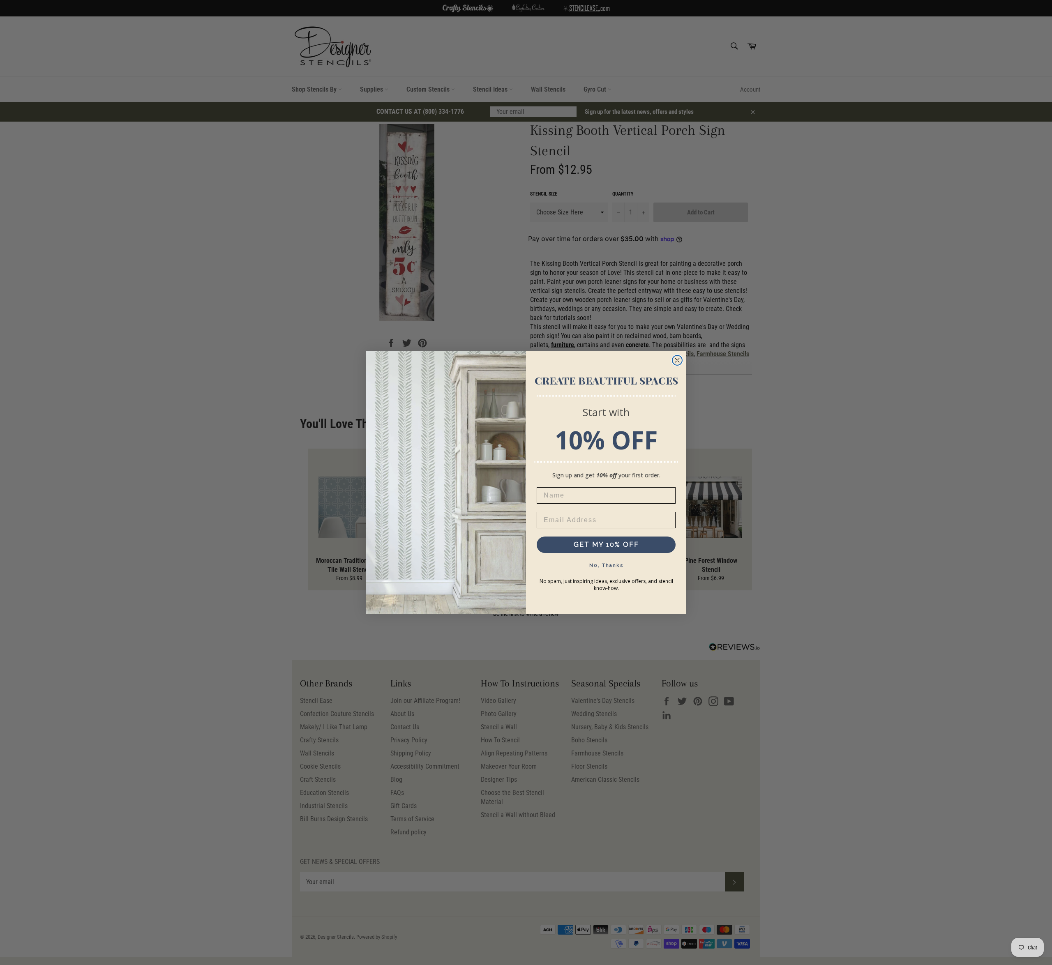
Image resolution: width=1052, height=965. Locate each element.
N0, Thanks (606, 565)
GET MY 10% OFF (606, 544)
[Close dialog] (677, 360)
